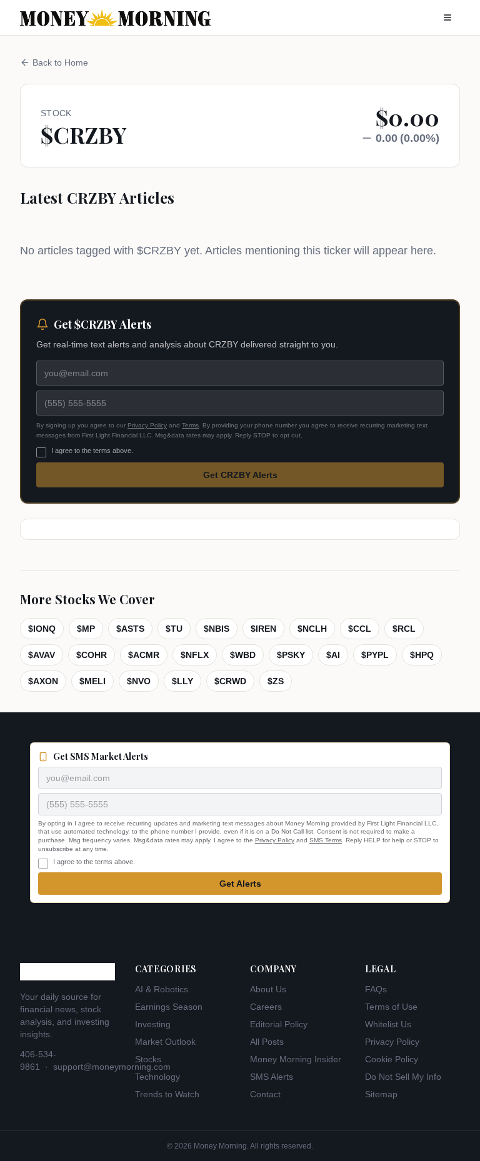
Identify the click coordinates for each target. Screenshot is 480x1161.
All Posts (267, 1042)
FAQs (376, 989)
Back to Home (60, 62)
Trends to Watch (167, 1094)
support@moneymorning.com (112, 1067)
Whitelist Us (388, 1024)
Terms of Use (391, 1007)
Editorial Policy (279, 1024)
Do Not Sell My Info (403, 1077)
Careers (266, 1007)
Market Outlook (165, 1042)
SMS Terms (325, 840)
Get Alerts (240, 884)
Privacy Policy (147, 425)
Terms (190, 425)
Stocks (148, 1059)
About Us (268, 989)
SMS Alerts (271, 1077)
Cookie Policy (391, 1059)
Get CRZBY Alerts (240, 475)
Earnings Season (168, 1007)
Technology (157, 1077)
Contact (265, 1094)
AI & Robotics (161, 989)
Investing (153, 1024)
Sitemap (381, 1094)
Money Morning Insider (295, 1059)
